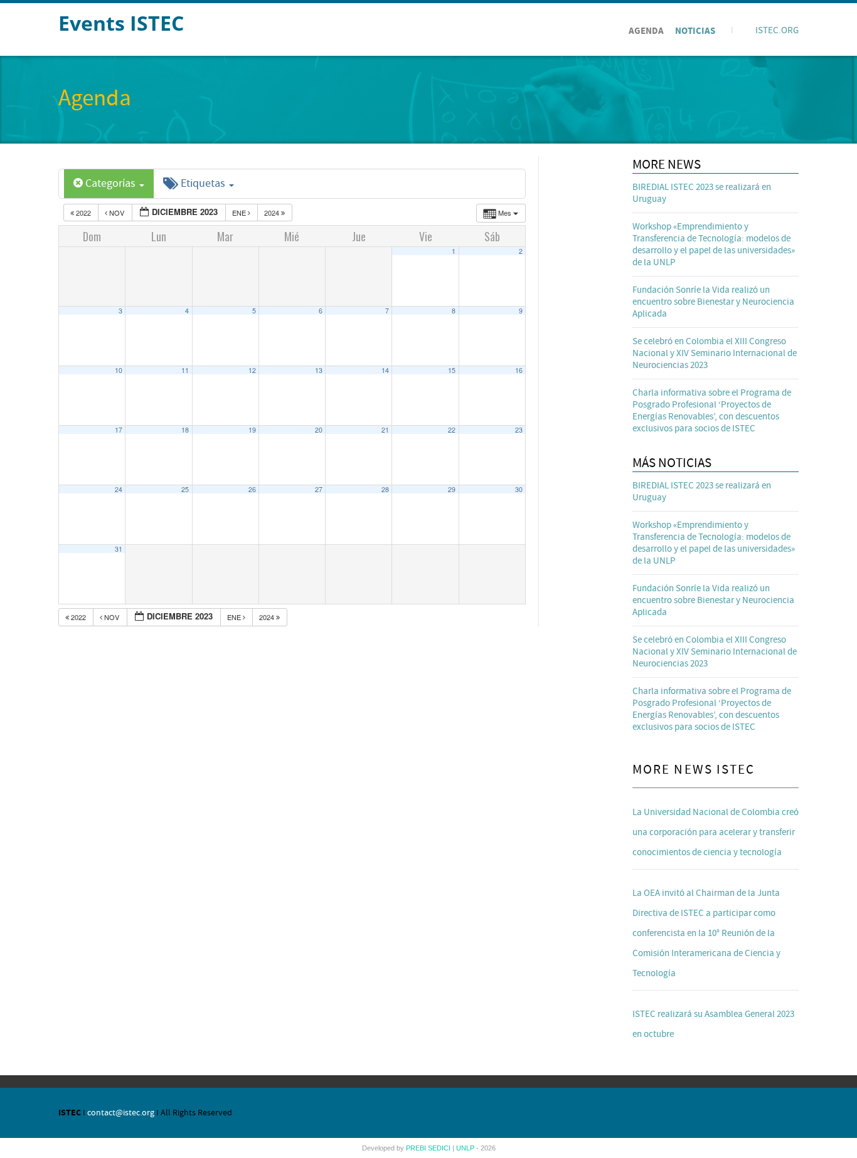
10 (118, 370)
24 (118, 489)
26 (252, 489)
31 (118, 549)
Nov (116, 213)
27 (318, 489)
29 (451, 489)
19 (252, 429)
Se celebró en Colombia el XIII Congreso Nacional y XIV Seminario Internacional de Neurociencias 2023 (714, 353)
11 (185, 370)
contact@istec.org (120, 1113)
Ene (240, 213)
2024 (272, 213)
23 (519, 429)
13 (318, 370)
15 (451, 370)
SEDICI (440, 1148)
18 (185, 429)
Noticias (695, 31)
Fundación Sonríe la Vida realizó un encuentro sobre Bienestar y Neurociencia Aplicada (713, 302)
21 (385, 429)
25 (185, 489)
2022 (83, 213)
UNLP (466, 1148)
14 (385, 370)
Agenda (646, 31)
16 (519, 370)
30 (519, 489)
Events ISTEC (121, 22)
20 (318, 429)
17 (118, 429)
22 (451, 429)
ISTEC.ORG (777, 30)
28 (385, 489)
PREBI (417, 1148)
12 (252, 370)
